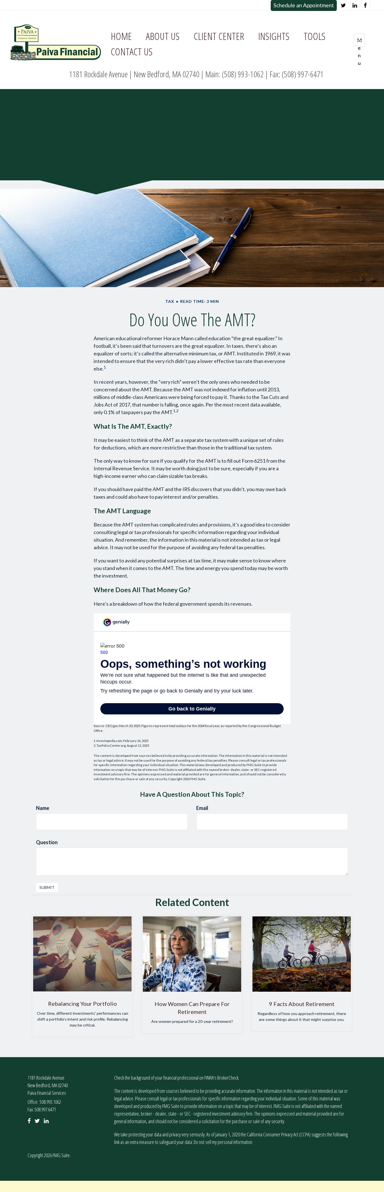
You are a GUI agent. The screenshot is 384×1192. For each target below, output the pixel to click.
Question (47, 842)
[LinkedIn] (355, 5)
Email (202, 808)
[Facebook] (365, 5)
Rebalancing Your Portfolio (82, 1003)
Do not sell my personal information (223, 1142)
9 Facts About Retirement (302, 1003)
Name (42, 808)
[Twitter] (343, 5)
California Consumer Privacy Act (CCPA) (279, 1134)
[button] (162, 36)
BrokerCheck (227, 1077)
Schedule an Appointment (304, 5)
